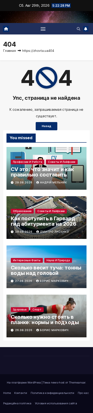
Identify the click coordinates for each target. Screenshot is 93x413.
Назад (46, 126)
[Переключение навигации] (43, 29)
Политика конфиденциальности (52, 393)
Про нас (83, 393)
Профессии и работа (27, 161)
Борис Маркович (54, 280)
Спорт (37, 309)
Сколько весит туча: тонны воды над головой (46, 270)
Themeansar (77, 382)
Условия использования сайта (56, 403)
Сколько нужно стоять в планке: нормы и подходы (45, 319)
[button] (78, 29)
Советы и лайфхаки (61, 161)
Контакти (20, 393)
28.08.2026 (24, 231)
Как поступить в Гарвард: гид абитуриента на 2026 (44, 221)
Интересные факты (27, 260)
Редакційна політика (17, 403)
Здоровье (20, 309)
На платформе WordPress (24, 382)
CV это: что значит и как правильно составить (42, 172)
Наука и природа (58, 260)
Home (7, 393)
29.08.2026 (24, 182)
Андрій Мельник (53, 182)
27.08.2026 (24, 280)
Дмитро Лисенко (54, 231)
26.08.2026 (24, 330)
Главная (9, 51)
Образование (22, 211)
